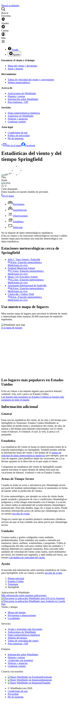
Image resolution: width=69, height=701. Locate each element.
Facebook (30, 145)
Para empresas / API (18, 102)
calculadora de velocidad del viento (27, 557)
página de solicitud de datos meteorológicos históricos (31, 454)
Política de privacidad (19, 135)
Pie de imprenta (15, 138)
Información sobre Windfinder (23, 99)
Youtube (46, 682)
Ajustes (16, 54)
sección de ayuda (21, 513)
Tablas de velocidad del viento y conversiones (31, 79)
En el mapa (8, 195)
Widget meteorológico (19, 82)
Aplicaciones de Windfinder (22, 93)
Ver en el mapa (13, 145)
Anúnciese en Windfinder (21, 116)
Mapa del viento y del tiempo (22, 65)
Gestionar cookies (17, 121)
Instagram (47, 680)
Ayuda (15, 49)
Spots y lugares (15, 68)
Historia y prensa (16, 96)
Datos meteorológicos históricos (24, 113)
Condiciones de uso (18, 132)
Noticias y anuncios (18, 118)
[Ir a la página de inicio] (1, 2)
